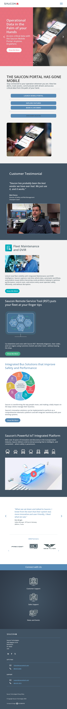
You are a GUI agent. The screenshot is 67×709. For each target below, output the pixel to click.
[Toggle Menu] (61, 3)
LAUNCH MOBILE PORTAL (33, 96)
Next (58, 550)
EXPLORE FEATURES (33, 103)
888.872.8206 (17, 669)
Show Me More (14, 54)
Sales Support (33, 604)
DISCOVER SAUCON (33, 116)
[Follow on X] (15, 653)
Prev (8, 550)
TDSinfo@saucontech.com (21, 665)
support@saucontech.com (21, 680)
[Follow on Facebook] (11, 653)
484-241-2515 (17, 683)
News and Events (33, 620)
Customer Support (33, 589)
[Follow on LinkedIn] (8, 653)
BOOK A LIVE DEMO (33, 108)
